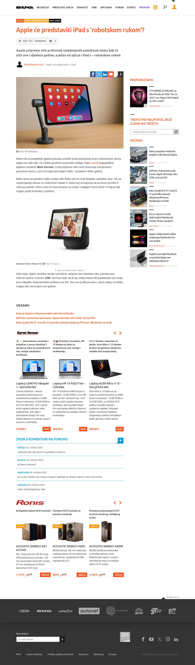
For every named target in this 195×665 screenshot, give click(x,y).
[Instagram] (168, 639)
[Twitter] (99, 74)
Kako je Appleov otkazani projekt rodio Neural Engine (45, 313)
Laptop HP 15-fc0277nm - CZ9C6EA (69, 385)
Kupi (46, 429)
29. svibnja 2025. (34, 447)
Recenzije (43, 7)
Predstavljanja (62, 7)
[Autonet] (89, 611)
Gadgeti (20, 20)
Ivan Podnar (154, 226)
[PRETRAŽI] (176, 132)
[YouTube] (151, 639)
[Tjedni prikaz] (155, 7)
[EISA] (125, 637)
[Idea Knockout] (139, 611)
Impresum (83, 654)
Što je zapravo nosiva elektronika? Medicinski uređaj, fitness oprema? (161, 217)
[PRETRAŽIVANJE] (164, 7)
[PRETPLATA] (62, 639)
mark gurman (55, 20)
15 (145, 265)
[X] (159, 639)
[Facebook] (93, 74)
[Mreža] (65, 611)
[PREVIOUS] (115, 333)
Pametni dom (37, 20)
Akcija (45, 574)
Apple (46, 20)
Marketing (98, 654)
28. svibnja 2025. (35, 460)
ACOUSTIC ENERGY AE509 (106, 546)
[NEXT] (120, 333)
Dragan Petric (154, 106)
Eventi (131, 7)
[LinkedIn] (105, 74)
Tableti (28, 20)
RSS (18, 654)
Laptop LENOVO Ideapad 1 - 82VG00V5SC (32, 385)
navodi (95, 163)
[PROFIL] (174, 7)
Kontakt (112, 654)
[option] (33, 385)
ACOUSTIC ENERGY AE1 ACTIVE (31, 548)
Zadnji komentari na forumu (42, 439)
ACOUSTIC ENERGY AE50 (69, 546)
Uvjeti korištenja (34, 654)
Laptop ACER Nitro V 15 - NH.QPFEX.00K (105, 385)
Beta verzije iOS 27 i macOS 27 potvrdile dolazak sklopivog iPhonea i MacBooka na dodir (64, 322)
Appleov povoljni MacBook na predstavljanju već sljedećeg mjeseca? (162, 257)
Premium (144, 7)
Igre (94, 7)
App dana (106, 7)
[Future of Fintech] (172, 611)
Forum (119, 7)
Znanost (82, 7)
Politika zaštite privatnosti (60, 654)
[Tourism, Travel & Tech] (156, 611)
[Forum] (24, 611)
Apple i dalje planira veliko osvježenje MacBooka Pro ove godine (162, 237)
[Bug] (44, 611)
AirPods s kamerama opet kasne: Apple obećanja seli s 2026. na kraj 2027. (56, 318)
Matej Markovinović (34, 64)
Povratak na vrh (172, 597)
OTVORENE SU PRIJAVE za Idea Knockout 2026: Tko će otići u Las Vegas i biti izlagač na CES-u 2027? (164, 95)
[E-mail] (111, 74)
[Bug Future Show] (117, 611)
